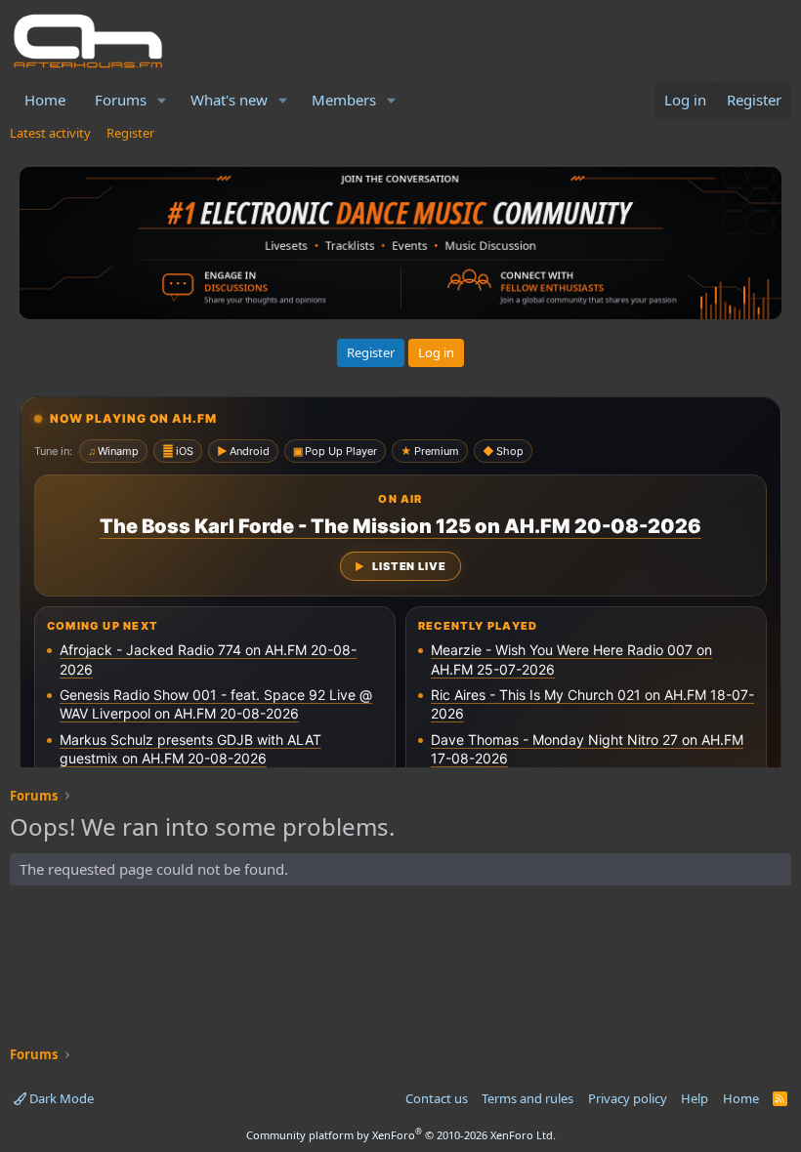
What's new (229, 99)
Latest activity (50, 133)
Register (130, 133)
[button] (162, 100)
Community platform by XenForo (401, 1135)
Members (344, 99)
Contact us (436, 1098)
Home (44, 99)
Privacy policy (627, 1098)
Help (694, 1098)
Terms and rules (527, 1098)
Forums (121, 99)
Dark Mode (60, 1098)
